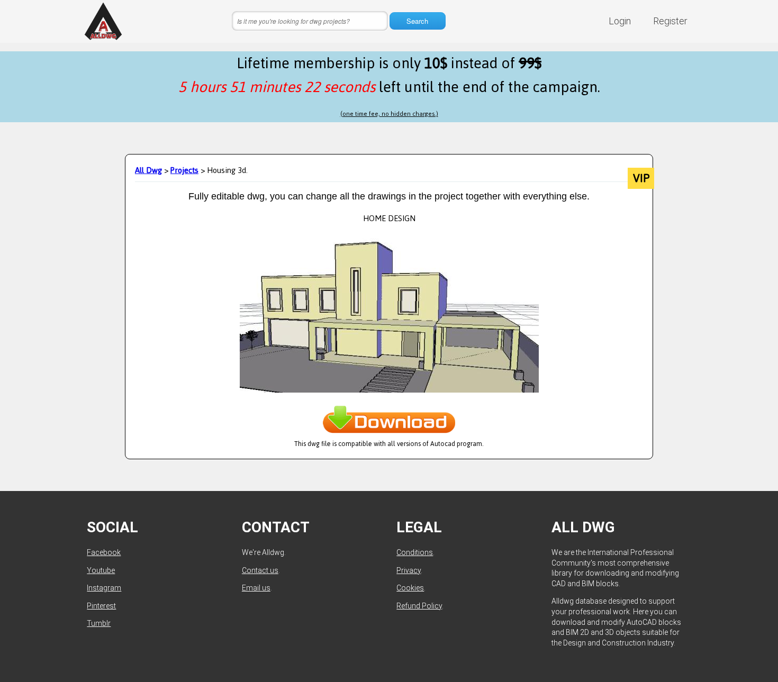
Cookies (410, 588)
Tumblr (99, 623)
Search (417, 21)
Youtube (101, 570)
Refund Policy (419, 606)
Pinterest (101, 606)
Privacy (408, 570)
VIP (641, 178)
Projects (184, 170)
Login (620, 20)
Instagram (104, 588)
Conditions (414, 552)
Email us (256, 588)
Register (670, 20)
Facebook (104, 552)
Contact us (260, 570)
